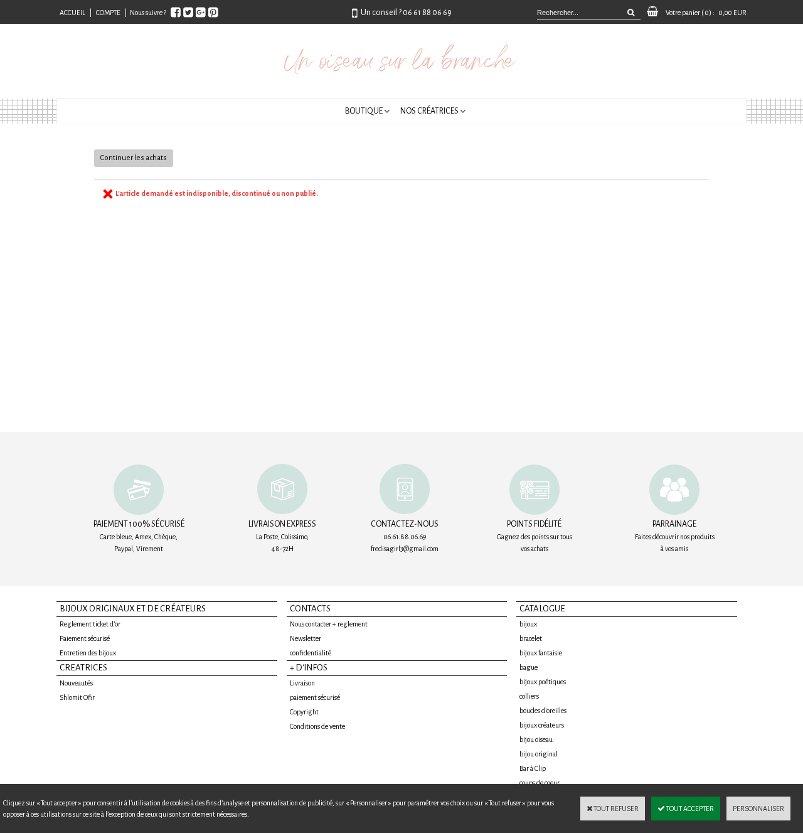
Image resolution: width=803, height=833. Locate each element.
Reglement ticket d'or (90, 624)
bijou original (538, 754)
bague (528, 667)
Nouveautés (76, 683)
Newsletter (305, 638)
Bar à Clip (532, 768)
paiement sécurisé (315, 697)
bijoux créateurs (541, 725)
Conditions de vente (317, 726)
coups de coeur (539, 783)
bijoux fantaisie (540, 653)
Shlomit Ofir (77, 697)
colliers (529, 696)
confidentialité (310, 653)
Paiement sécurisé (85, 638)
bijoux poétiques (542, 681)
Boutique (364, 111)
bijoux (528, 624)
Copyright (304, 712)
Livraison (302, 683)
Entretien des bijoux (88, 653)
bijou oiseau (536, 739)
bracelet (530, 638)
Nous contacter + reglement (329, 624)
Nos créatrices (429, 111)
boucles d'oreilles (542, 710)
